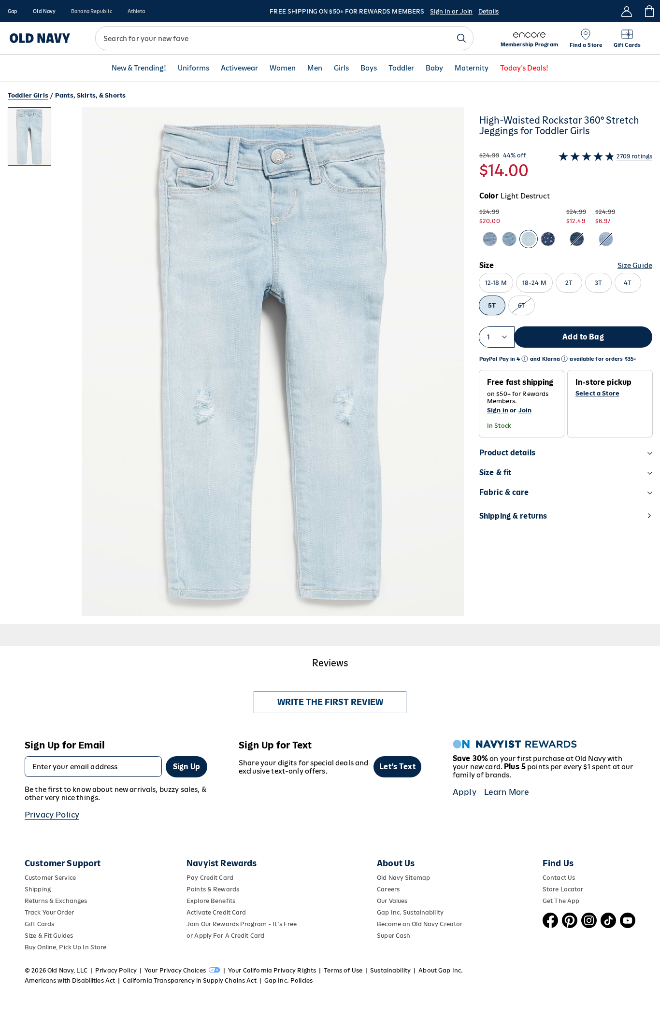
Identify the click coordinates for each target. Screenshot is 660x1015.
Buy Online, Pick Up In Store (65, 947)
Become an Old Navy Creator (419, 924)
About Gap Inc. (440, 970)
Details (488, 11)
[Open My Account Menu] (627, 11)
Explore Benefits (211, 900)
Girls (341, 68)
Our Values (392, 900)
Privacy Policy (52, 814)
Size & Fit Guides (49, 935)
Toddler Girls (28, 95)
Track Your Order (49, 912)
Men (314, 68)
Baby (434, 68)
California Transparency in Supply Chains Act (189, 980)
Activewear (239, 68)
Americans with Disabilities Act (70, 980)
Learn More (507, 792)
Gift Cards (39, 924)
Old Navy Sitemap (403, 877)
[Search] (461, 38)
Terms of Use (343, 970)
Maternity (471, 68)
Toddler (401, 68)
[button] (236, 365)
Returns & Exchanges (56, 900)
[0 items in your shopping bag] (649, 11)
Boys (368, 68)
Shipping (38, 889)
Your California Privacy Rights (272, 970)
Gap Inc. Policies (288, 980)
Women (283, 68)
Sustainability (390, 970)
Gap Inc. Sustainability (410, 912)
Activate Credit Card (216, 912)
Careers (388, 889)
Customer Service (50, 877)
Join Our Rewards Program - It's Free (242, 924)
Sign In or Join (451, 11)
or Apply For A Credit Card (225, 935)
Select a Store (597, 393)
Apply (464, 792)
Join (525, 410)
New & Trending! (139, 68)
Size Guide (634, 265)
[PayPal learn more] (524, 359)
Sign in (497, 410)
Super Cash (393, 935)
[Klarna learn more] (564, 359)
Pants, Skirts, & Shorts (90, 95)
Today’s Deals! (524, 68)
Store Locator (563, 889)
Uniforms (193, 68)
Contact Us (559, 877)
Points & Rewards (213, 889)
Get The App (561, 900)
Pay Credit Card (210, 877)
